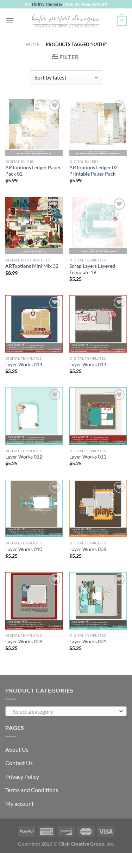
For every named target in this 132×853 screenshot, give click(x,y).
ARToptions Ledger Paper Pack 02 (33, 171)
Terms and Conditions (31, 789)
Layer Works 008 (87, 549)
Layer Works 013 (87, 364)
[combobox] (66, 711)
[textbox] (64, 711)
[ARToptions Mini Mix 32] (34, 225)
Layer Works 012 (23, 457)
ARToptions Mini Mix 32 (31, 266)
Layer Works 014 (23, 364)
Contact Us (19, 762)
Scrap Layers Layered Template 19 (92, 269)
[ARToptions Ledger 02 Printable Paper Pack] (98, 127)
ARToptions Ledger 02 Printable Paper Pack (93, 171)
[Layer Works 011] (98, 416)
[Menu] (9, 20)
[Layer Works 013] (98, 324)
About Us (17, 749)
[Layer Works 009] (34, 601)
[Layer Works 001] (98, 601)
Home (32, 44)
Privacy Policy (22, 776)
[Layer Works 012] (34, 416)
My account (19, 803)
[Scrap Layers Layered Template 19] (98, 225)
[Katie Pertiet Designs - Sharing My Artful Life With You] (66, 21)
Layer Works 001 (87, 641)
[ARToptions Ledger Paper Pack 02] (34, 127)
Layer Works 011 (87, 457)
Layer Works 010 (23, 549)
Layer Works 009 (23, 641)
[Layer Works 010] (34, 508)
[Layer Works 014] (34, 324)
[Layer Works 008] (98, 508)
